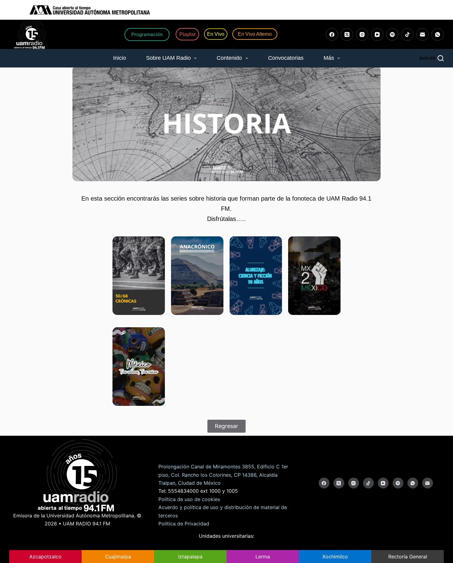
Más (329, 58)
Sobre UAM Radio (168, 58)
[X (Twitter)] (347, 34)
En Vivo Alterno (255, 34)
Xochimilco (335, 556)
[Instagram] (362, 34)
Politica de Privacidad (183, 523)
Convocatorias (286, 58)
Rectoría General (407, 556)
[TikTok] (407, 34)
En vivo (215, 34)
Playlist (187, 34)
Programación (147, 34)
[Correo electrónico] (422, 34)
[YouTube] (377, 34)
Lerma (262, 556)
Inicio (119, 58)
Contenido (229, 58)
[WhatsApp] (437, 34)
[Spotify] (392, 34)
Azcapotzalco (45, 556)
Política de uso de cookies (189, 499)
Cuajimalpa (118, 556)
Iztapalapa (190, 556)
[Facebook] (332, 34)
